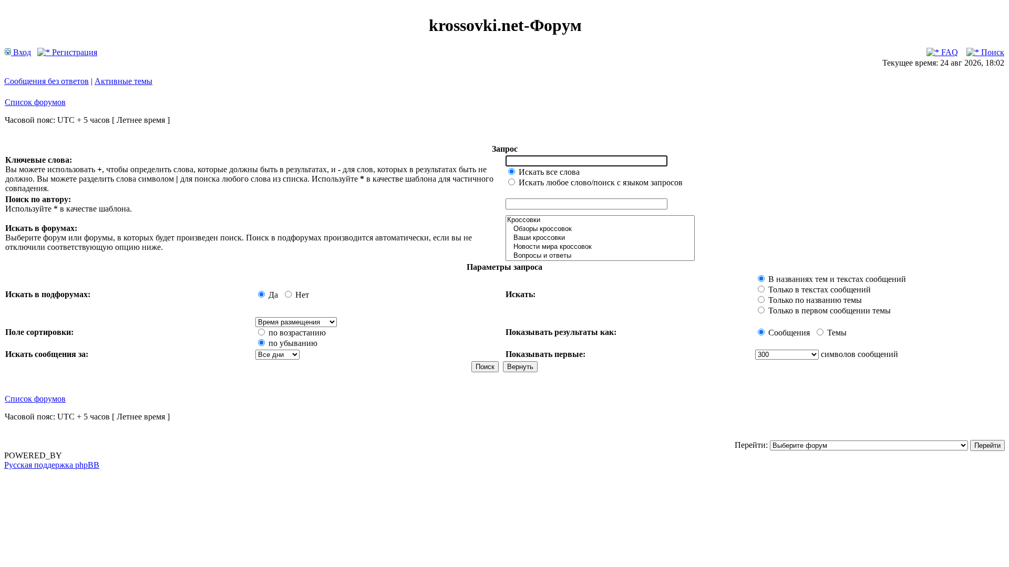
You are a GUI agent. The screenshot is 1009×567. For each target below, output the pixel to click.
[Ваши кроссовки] (600, 238)
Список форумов (35, 102)
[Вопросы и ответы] (600, 255)
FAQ (948, 52)
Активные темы (123, 81)
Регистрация (73, 52)
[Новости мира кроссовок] (600, 247)
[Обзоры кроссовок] (600, 229)
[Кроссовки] (600, 220)
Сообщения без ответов (46, 81)
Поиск (991, 52)
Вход (21, 52)
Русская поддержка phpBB (51, 464)
